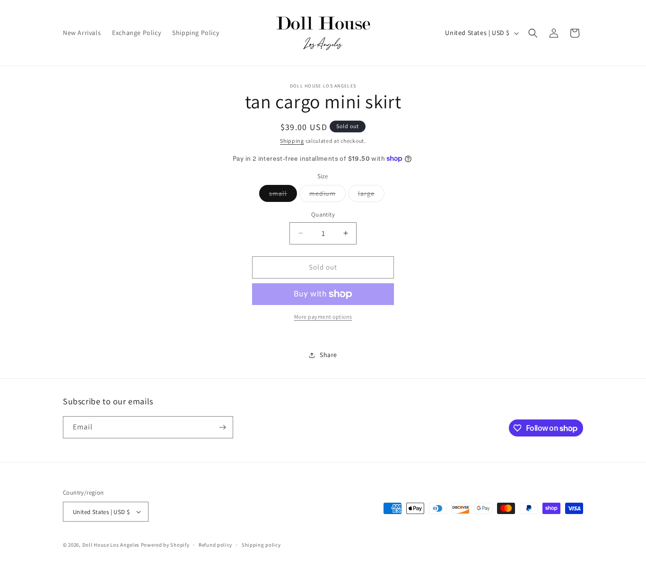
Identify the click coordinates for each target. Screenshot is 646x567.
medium (327, 195)
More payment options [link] (323, 316)
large (371, 195)
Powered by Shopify (165, 544)
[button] (533, 33)
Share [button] (328, 354)
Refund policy (215, 544)
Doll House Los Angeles (111, 544)
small (283, 195)
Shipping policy (261, 544)
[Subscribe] (222, 427)
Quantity (323, 214)
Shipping (292, 140)
